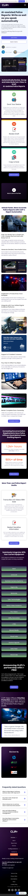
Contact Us (14, 852)
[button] (25, 5)
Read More (14, 687)
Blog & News (14, 843)
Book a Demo (14, 474)
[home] (5, 5)
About (14, 840)
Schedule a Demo (14, 421)
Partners (14, 845)
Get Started (14, 854)
